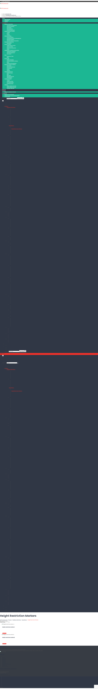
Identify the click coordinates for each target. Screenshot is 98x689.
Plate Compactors (14, 111)
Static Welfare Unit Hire (11, 87)
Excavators (13, 248)
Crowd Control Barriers (16, 119)
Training (6, 21)
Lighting (8, 70)
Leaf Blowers (13, 224)
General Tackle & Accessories (13, 40)
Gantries (13, 178)
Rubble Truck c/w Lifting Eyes (17, 204)
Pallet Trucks (14, 192)
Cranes (12, 246)
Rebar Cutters (14, 113)
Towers (8, 80)
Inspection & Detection (11, 47)
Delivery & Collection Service (10, 92)
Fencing (12, 121)
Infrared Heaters (14, 169)
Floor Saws (13, 267)
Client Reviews (7, 19)
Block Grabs (13, 177)
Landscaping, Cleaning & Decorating (12, 50)
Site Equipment (10, 28)
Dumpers (13, 247)
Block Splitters (14, 219)
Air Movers (13, 311)
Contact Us (4, 93)
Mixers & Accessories (15, 110)
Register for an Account (9, 94)
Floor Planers (14, 150)
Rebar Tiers (13, 114)
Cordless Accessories (15, 255)
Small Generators (14, 301)
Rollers (12, 250)
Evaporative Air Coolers (16, 160)
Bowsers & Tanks (10, 56)
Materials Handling (10, 39)
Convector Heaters (15, 166)
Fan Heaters (13, 168)
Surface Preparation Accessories (17, 154)
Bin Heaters (13, 164)
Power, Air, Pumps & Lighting (10, 64)
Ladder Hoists (14, 190)
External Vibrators (15, 109)
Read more (4, 633)
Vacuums (13, 234)
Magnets (13, 202)
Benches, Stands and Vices (16, 209)
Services (4, 90)
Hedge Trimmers (14, 221)
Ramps (12, 129)
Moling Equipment (15, 249)
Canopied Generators (15, 296)
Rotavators (13, 226)
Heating (8, 34)
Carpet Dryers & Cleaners (16, 229)
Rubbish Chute (10, 72)
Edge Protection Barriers (16, 120)
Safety (8, 49)
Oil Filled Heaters (14, 170)
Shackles (13, 205)
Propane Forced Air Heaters (16, 171)
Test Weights (14, 187)
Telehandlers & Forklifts (16, 251)
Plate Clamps (14, 203)
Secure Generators (15, 299)
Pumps (8, 69)
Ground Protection (15, 134)
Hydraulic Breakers (15, 262)
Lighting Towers (14, 321)
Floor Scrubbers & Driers (16, 231)
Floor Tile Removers (15, 151)
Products (4, 22)
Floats (12, 148)
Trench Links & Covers (15, 133)
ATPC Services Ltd (6, 687)
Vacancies (7, 20)
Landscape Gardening (11, 51)
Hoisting (13, 179)
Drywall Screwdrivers (15, 281)
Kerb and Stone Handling (16, 189)
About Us (4, 89)
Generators (9, 65)
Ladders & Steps (10, 81)
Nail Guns (13, 280)
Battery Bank (14, 137)
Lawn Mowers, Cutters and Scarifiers (18, 223)
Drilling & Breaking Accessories (17, 259)
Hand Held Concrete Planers (16, 152)
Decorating (9, 53)
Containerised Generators (16, 297)
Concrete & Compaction (12, 25)
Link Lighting (13, 322)
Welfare (6, 84)
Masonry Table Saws (15, 269)
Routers (12, 292)
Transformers (14, 308)
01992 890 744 (8, 14)
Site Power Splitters (15, 307)
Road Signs (13, 132)
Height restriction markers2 (8, 637)
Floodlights (13, 320)
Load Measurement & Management (14, 38)
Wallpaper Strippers (15, 239)
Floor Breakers (14, 261)
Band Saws (13, 266)
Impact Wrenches (14, 279)
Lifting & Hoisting (10, 37)
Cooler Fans (13, 159)
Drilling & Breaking (10, 59)
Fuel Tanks (13, 243)
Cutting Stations (14, 271)
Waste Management (9, 71)
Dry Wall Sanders (14, 147)
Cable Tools (13, 208)
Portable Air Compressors (16, 313)
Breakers (13, 257)
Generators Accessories (16, 302)
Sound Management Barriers (16, 124)
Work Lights (13, 325)
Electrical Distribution (11, 67)
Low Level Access (10, 82)
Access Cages (14, 195)
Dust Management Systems (16, 260)
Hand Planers (14, 287)
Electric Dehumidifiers (15, 162)
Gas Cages (13, 140)
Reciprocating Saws (15, 291)
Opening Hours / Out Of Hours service (12, 95)
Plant (6, 55)
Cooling (8, 32)
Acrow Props (13, 136)
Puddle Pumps (14, 315)
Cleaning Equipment (11, 52)
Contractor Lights (14, 318)
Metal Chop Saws (14, 273)
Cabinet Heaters (14, 165)
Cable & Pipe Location (11, 45)
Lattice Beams (14, 181)
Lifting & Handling (8, 36)
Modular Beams (14, 184)
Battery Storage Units (15, 300)
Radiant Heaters (14, 173)
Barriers (13, 118)
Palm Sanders (14, 290)
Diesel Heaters (14, 167)
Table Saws (13, 293)
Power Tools (7, 58)
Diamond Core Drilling (15, 258)
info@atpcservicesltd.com (11, 15)
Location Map (7, 96)
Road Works (9, 27)
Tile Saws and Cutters (15, 275)
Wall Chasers (13, 276)
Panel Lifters (13, 193)
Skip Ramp (9, 75)
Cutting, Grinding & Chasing (12, 61)
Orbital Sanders (14, 289)
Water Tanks (13, 244)
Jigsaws (12, 288)
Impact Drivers (14, 278)
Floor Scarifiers (14, 230)
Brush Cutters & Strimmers (16, 220)
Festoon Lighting (14, 319)
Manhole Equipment (15, 180)
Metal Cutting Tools (15, 210)
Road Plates (13, 131)
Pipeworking (9, 43)
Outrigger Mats (14, 252)
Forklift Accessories (15, 198)
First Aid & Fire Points (15, 139)
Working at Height (8, 78)
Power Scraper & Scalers (16, 264)
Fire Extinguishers (14, 145)
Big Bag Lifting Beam (15, 176)
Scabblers (13, 153)
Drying (8, 33)
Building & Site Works (9, 24)
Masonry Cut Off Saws (15, 268)
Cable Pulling (14, 196)
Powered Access (10, 83)
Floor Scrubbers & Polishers (16, 232)
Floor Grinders (14, 149)
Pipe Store (13, 141)
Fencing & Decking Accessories (17, 122)
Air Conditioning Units (15, 157)
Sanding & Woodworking (11, 63)
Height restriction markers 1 (8, 627)
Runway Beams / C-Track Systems (17, 182)
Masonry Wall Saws (15, 272)
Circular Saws (14, 285)
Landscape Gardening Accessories (18, 222)
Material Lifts (14, 191)
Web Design (13, 687)
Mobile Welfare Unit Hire (11, 86)
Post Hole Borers (14, 225)
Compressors (9, 68)
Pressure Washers (14, 233)
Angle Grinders (14, 274)
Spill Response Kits (10, 76)
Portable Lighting (14, 324)
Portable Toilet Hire (10, 88)
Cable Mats (13, 126)
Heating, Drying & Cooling (10, 31)
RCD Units (13, 306)
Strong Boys (13, 143)
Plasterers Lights (14, 323)
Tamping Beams (14, 115)
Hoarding (13, 123)
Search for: (4, 362)
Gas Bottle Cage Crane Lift (16, 199)
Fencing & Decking (10, 26)
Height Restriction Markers (16, 128)
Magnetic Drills (14, 263)
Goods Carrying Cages (15, 201)
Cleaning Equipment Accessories (17, 235)
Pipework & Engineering (9, 42)
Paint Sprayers (14, 238)
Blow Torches (14, 138)
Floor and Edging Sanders (16, 286)
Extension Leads (14, 305)
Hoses (12, 310)
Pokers (12, 112)
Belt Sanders (13, 283)
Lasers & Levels (10, 46)
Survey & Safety (8, 44)
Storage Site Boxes (15, 142)
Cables (12, 303)
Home (3, 18)
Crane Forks (13, 197)
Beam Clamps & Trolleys (16, 183)
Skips (8, 74)
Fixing (8, 62)
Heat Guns (13, 237)
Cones (12, 127)
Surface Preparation (11, 30)
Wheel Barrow (9, 77)
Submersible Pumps (15, 316)
